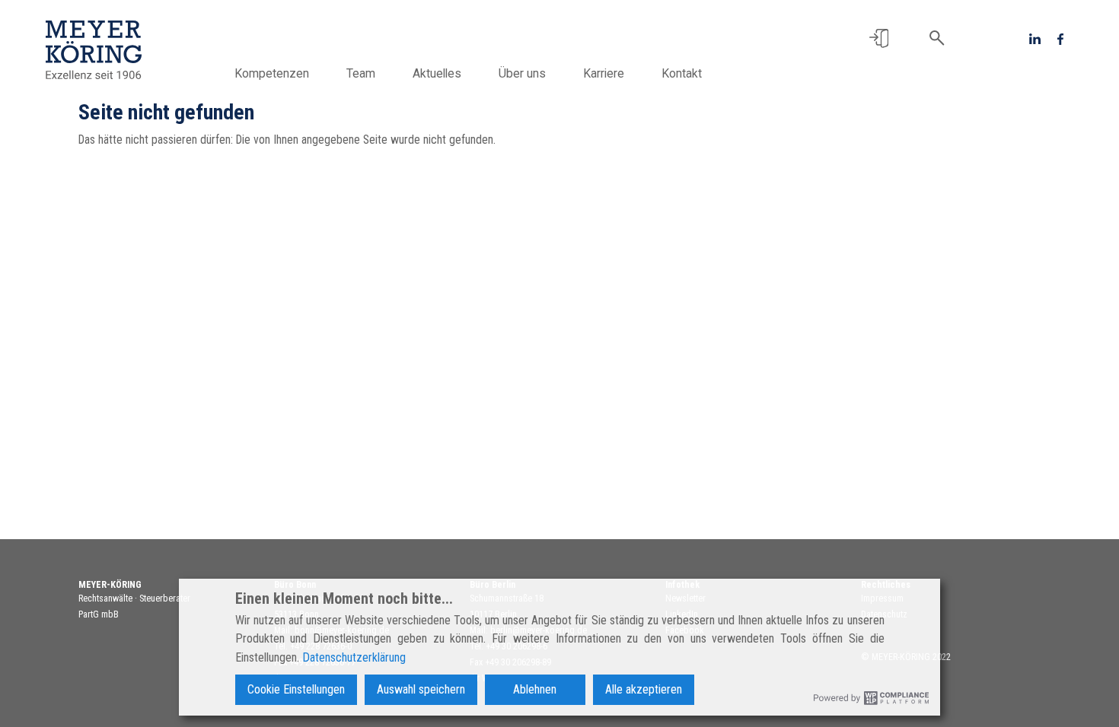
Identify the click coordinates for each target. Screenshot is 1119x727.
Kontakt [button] (682, 73)
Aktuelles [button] (437, 73)
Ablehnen (534, 689)
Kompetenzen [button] (271, 73)
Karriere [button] (603, 73)
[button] (879, 38)
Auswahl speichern (421, 689)
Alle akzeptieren (643, 689)
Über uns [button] (522, 73)
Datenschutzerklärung (354, 657)
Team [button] (360, 73)
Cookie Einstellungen (296, 689)
